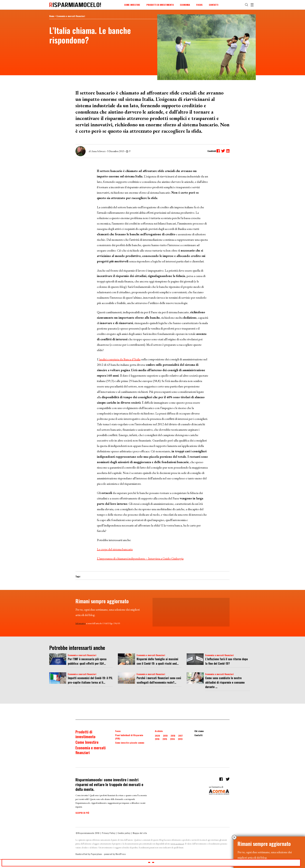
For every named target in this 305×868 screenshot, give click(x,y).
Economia (185, 4)
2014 (172, 739)
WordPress (120, 854)
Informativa (80, 623)
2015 (165, 739)
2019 (165, 735)
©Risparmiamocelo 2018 (87, 833)
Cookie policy (124, 833)
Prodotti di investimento (160, 4)
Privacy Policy (108, 833)
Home (51, 16)
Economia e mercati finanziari (71, 16)
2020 (157, 735)
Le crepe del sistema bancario (115, 549)
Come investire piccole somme (129, 742)
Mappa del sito (140, 833)
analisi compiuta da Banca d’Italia (119, 359)
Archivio (159, 731)
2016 (157, 739)
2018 (173, 735)
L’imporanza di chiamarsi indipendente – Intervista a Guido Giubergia (140, 558)
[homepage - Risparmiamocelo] (75, 4)
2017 (180, 735)
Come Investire (132, 4)
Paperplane (96, 854)
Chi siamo (199, 731)
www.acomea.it (177, 843)
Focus (199, 4)
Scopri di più (82, 812)
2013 (180, 739)
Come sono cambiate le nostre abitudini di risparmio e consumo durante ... (225, 682)
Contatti (213, 4)
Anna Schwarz (98, 151)
